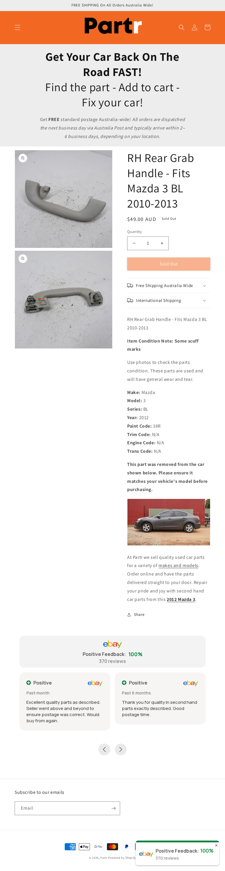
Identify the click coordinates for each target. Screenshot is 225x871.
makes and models (178, 565)
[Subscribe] (113, 808)
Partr (103, 858)
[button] (17, 27)
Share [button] (139, 614)
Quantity (134, 231)
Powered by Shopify (122, 858)
